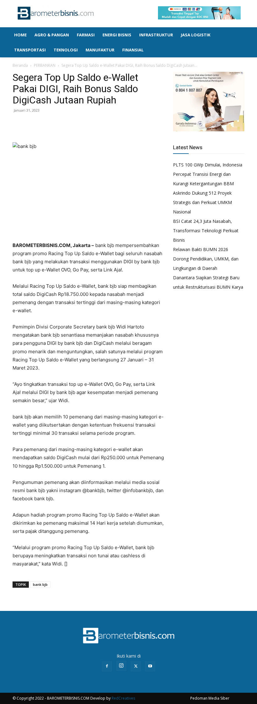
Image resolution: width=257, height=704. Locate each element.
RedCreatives (123, 698)
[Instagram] (121, 666)
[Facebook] (19, 124)
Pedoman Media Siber (209, 698)
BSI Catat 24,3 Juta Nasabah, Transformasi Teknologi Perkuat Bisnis (206, 230)
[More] (62, 124)
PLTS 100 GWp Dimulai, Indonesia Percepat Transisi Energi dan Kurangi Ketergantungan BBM (207, 174)
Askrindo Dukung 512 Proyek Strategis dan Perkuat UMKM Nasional (202, 202)
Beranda (20, 65)
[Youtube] (150, 666)
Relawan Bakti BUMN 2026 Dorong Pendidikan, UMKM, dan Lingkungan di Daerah (206, 258)
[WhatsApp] (47, 124)
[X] (33, 124)
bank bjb (40, 584)
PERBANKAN (44, 65)
